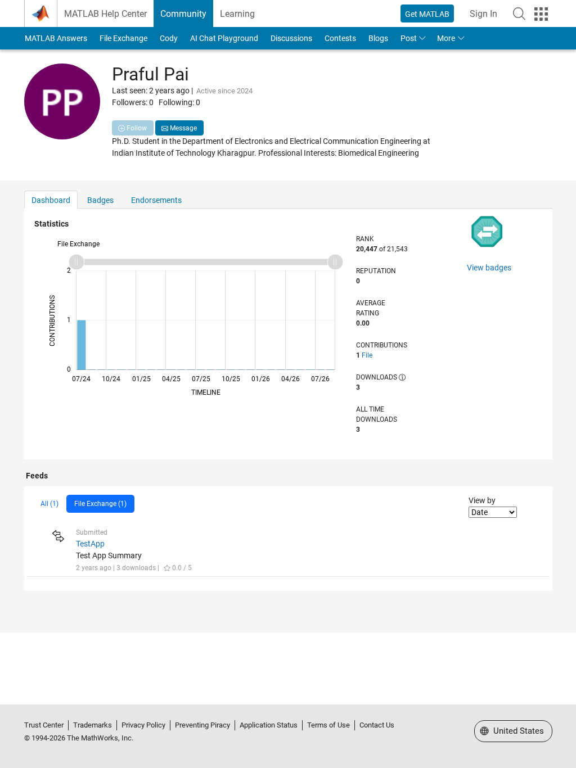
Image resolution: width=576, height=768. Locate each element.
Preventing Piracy (202, 725)
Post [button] (408, 38)
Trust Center (44, 725)
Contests (340, 38)
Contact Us (376, 725)
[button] (519, 13)
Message (182, 128)
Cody (169, 38)
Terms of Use (328, 725)
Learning (237, 13)
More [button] (446, 38)
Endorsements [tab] (156, 200)
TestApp (90, 543)
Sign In (483, 13)
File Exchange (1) (100, 504)
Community (183, 13)
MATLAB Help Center (105, 13)
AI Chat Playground (224, 38)
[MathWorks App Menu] (541, 14)
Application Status (269, 725)
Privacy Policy (143, 725)
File (367, 355)
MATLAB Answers (56, 38)
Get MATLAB (427, 14)
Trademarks (92, 725)
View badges (489, 267)
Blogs (378, 38)
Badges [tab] (100, 200)
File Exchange (123, 38)
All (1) (49, 504)
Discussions (291, 38)
